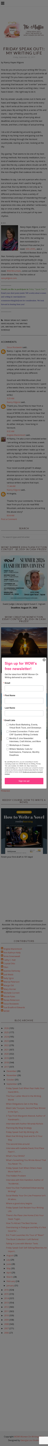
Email (7, 683)
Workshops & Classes (19, 745)
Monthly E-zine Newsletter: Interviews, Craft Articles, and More (25, 740)
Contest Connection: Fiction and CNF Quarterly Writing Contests (24, 733)
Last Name (10, 708)
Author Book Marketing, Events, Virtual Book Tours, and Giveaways (25, 726)
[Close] (44, 659)
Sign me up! (24, 781)
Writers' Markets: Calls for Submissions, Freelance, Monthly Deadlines (24, 751)
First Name (10, 695)
